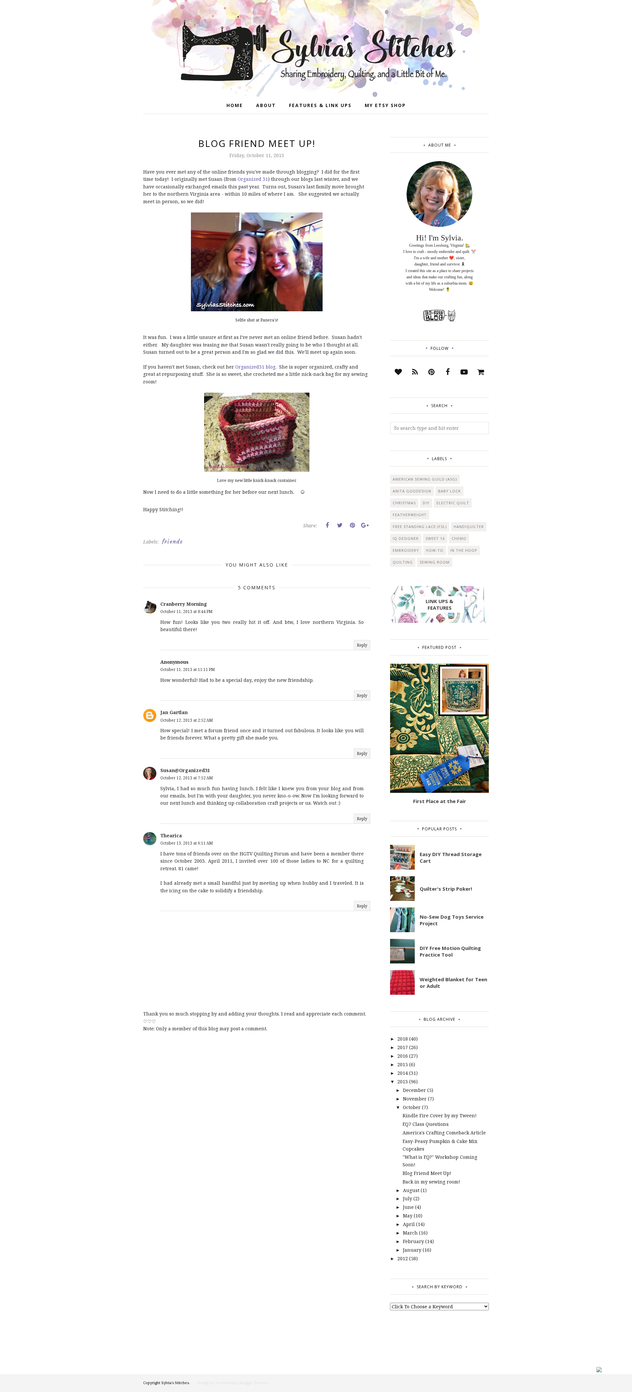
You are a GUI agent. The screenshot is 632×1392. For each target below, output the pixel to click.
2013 (402, 1081)
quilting (403, 562)
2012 (402, 1258)
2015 (402, 1064)
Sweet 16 (435, 538)
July (407, 1198)
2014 (402, 1073)
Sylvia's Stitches (175, 1382)
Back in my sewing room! (431, 1182)
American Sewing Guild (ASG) (425, 479)
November (415, 1099)
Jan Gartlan (174, 712)
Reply (362, 645)
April (409, 1224)
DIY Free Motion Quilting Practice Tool (450, 951)
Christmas (404, 502)
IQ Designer (406, 538)
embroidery (406, 550)
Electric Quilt (452, 502)
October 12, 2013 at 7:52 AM (186, 778)
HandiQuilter (469, 526)
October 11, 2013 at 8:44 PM (186, 611)
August (411, 1190)
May (407, 1215)
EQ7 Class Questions (426, 1124)
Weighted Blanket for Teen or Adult (453, 982)
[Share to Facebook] (327, 525)
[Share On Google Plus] (364, 525)
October (412, 1107)
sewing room (435, 562)
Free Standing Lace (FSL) (420, 526)
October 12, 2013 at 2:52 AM (186, 720)
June (408, 1207)
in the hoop (463, 550)
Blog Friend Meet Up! (427, 1173)
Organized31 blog (255, 367)
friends (172, 541)
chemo (459, 538)
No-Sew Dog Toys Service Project (452, 920)
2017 (402, 1047)
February (413, 1241)
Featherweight (410, 514)
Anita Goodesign (412, 490)
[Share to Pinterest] (352, 525)
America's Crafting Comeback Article (444, 1132)
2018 (402, 1039)
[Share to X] (339, 525)
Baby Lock (449, 490)
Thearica (171, 835)
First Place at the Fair (439, 801)
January (412, 1250)
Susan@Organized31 (185, 770)
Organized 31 (253, 179)
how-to (434, 550)
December (414, 1090)
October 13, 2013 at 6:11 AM (186, 843)
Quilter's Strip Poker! (446, 888)
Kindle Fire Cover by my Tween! (440, 1115)
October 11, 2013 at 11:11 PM (187, 669)
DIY (426, 502)
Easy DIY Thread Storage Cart (451, 857)
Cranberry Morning (183, 604)
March (410, 1233)
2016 (402, 1056)
